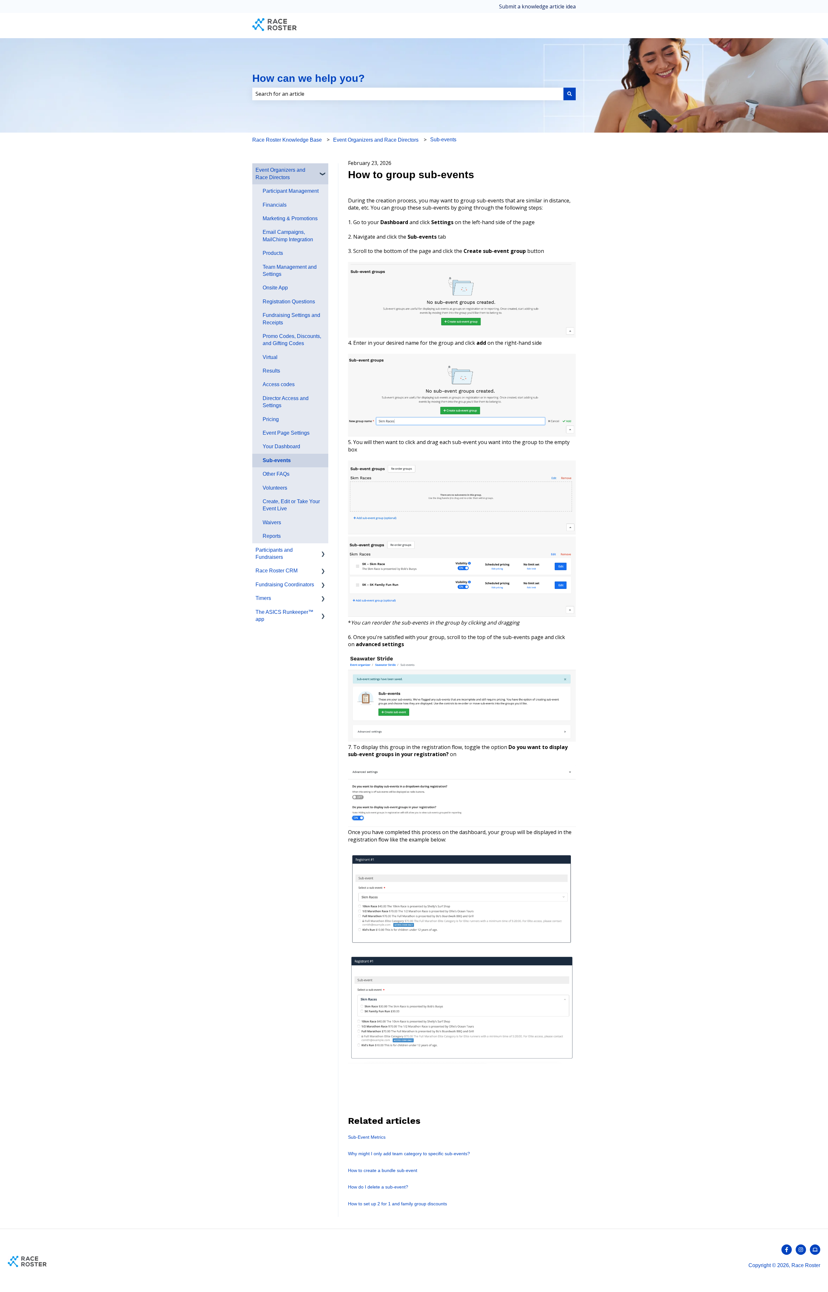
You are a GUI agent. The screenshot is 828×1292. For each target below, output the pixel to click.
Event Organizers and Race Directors (376, 140)
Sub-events (443, 139)
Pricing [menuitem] (271, 419)
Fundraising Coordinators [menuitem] (285, 584)
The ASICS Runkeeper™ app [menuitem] (284, 615)
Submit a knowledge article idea (537, 6)
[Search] (569, 94)
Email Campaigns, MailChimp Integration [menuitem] (288, 235)
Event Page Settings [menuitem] (286, 433)
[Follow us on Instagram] (801, 1249)
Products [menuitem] (273, 253)
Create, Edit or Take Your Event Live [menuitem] (291, 505)
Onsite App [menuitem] (275, 287)
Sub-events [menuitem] (277, 460)
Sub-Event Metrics (367, 1137)
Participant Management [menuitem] (291, 191)
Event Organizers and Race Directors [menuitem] (280, 173)
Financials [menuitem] (275, 205)
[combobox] (407, 94)
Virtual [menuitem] (270, 357)
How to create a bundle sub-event (382, 1170)
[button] (323, 170)
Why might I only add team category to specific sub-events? (409, 1153)
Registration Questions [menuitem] (289, 301)
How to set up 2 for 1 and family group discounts (397, 1203)
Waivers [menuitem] (272, 522)
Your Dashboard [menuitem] (281, 446)
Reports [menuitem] (272, 536)
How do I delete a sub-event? (378, 1186)
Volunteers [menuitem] (275, 488)
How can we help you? (308, 78)
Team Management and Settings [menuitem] (290, 270)
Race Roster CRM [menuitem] (277, 570)
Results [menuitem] (271, 371)
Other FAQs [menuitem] (276, 474)
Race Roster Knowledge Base (287, 140)
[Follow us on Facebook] (786, 1249)
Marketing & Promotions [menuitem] (290, 218)
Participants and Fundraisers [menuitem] (274, 553)
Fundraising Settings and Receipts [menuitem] (291, 318)
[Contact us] (815, 1249)
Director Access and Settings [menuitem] (286, 402)
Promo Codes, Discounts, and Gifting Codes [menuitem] (292, 339)
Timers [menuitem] (263, 598)
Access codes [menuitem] (279, 384)
